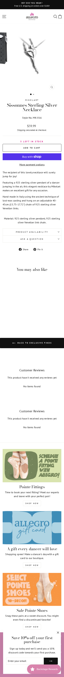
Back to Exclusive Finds (34, 343)
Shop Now (32, 503)
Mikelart (32, 100)
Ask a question (32, 239)
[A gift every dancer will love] (32, 527)
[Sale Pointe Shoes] (32, 589)
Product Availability (32, 232)
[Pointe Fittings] (32, 465)
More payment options (32, 164)
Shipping (21, 130)
